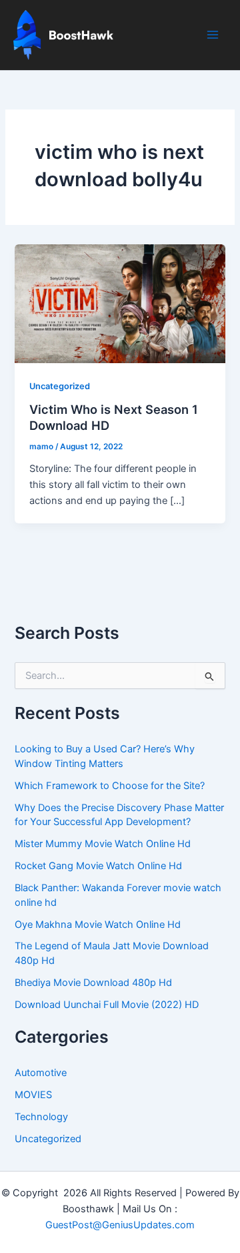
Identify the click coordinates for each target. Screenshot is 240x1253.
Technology (41, 1117)
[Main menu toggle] (213, 35)
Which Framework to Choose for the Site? (110, 786)
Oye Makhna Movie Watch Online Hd (98, 925)
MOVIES (33, 1095)
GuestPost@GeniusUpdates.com (120, 1225)
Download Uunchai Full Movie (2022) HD (107, 1005)
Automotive (41, 1073)
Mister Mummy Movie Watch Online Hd (103, 844)
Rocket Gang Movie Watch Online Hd (98, 866)
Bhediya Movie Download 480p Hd (93, 983)
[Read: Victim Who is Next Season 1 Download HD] (120, 303)
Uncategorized (59, 386)
